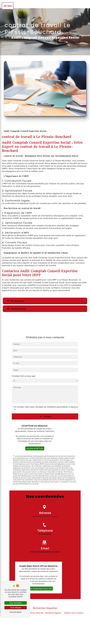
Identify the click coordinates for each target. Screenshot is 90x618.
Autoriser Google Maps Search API (38, 589)
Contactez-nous (18, 309)
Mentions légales (53, 613)
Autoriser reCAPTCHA (34, 448)
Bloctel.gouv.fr (55, 482)
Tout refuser (15, 607)
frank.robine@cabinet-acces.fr (45, 551)
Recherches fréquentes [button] (45, 608)
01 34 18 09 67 (45, 534)
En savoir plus (17, 301)
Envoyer (47, 416)
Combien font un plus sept (23, 376)
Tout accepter (15, 603)
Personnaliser (16, 612)
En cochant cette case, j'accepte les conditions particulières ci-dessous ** (46, 408)
